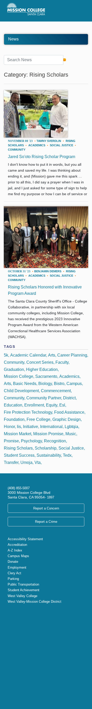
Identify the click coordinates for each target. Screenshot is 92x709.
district (69, 398)
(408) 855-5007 (19, 488)
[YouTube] (22, 612)
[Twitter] (10, 612)
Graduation (14, 369)
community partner (43, 398)
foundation (14, 419)
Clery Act (14, 573)
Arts (51, 355)
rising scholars (18, 448)
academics (36, 145)
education (13, 405)
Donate (13, 562)
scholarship (45, 448)
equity (51, 405)
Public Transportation (23, 584)
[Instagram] (18, 612)
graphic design (66, 419)
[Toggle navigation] (79, 10)
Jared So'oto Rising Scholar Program (41, 156)
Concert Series (39, 362)
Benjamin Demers (47, 271)
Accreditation (17, 545)
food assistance (69, 412)
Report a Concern (46, 508)
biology (45, 383)
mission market (17, 434)
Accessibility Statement (25, 539)
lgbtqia (71, 426)
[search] (64, 59)
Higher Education (42, 369)
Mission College (18, 376)
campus (74, 383)
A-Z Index (15, 550)
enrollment (34, 405)
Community (14, 362)
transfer (11, 462)
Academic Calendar (28, 355)
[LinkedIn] (26, 612)
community (16, 149)
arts (7, 383)
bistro (59, 383)
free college (38, 419)
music (70, 434)
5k (6, 355)
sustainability (49, 455)
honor (9, 426)
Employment (17, 567)
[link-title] (36, 114)
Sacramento (46, 376)
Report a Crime (46, 522)
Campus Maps (18, 556)
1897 (50, 497)
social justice (61, 145)
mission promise (48, 434)
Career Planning (72, 355)
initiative (30, 426)
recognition (55, 441)
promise (11, 441)
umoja (26, 462)
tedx (67, 455)
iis (19, 426)
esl (62, 405)
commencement (56, 391)
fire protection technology (28, 412)
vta (37, 462)
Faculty (61, 362)
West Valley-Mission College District (34, 601)
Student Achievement (23, 590)
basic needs (24, 383)
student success (19, 455)
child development (21, 391)
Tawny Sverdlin (49, 140)
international (51, 426)
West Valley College (22, 596)
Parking (13, 579)
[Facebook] (14, 612)
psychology (31, 441)
